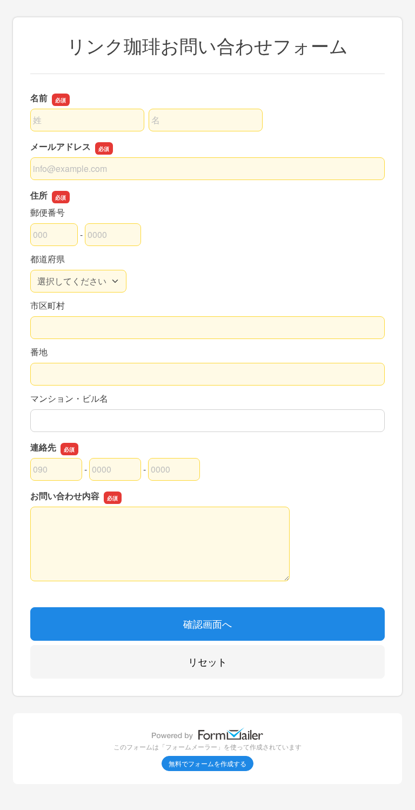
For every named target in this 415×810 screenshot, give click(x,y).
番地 (39, 352)
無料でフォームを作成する (207, 763)
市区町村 (47, 305)
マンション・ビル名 (69, 398)
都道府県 (47, 259)
